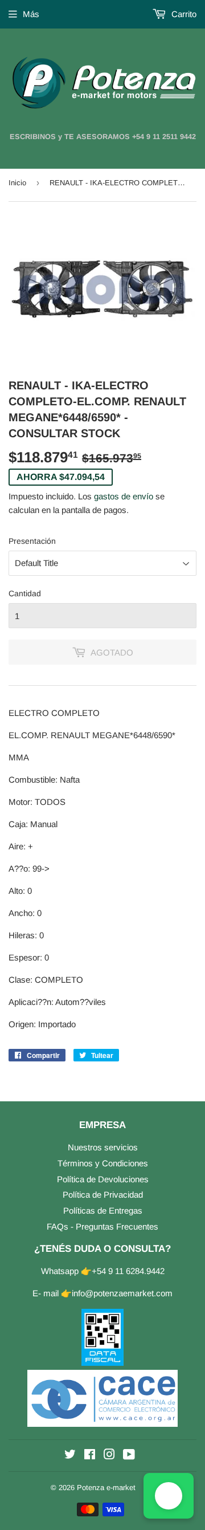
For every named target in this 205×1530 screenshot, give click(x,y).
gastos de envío (123, 496)
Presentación (32, 541)
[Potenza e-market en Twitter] (70, 1455)
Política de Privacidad (103, 1194)
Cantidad (25, 593)
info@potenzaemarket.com (122, 1293)
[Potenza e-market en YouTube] (129, 1455)
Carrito (182, 14)
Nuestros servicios (103, 1147)
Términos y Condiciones (103, 1163)
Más (31, 14)
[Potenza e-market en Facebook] (90, 1455)
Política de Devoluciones (103, 1179)
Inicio (17, 182)
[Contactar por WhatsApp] (169, 1496)
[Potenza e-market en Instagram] (109, 1455)
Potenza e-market (106, 1487)
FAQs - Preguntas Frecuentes (102, 1226)
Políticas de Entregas (102, 1210)
